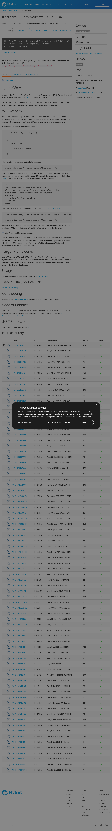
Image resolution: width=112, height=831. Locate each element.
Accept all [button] (84, 422)
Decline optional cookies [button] (58, 422)
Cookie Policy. (87, 416)
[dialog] (56, 415)
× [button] (96, 405)
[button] (25, 422)
